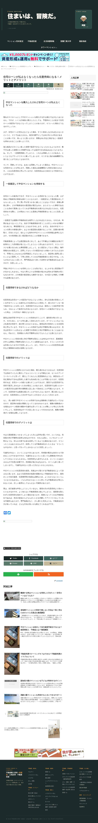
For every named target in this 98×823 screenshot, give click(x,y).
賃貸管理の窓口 (49, 786)
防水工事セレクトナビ (34, 796)
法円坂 (30, 784)
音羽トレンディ (49, 775)
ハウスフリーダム (33, 775)
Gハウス (47, 801)
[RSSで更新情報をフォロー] (49, 574)
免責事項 (81, 806)
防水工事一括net (32, 793)
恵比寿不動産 (83, 787)
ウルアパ (30, 772)
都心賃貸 (47, 778)
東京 (46, 810)
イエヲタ (30, 778)
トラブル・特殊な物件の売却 (12, 548)
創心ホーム (31, 802)
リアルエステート (84, 790)
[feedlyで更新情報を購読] (18, 574)
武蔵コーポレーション (68, 773)
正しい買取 (31, 781)
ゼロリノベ (31, 799)
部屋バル (47, 772)
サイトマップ (83, 803)
